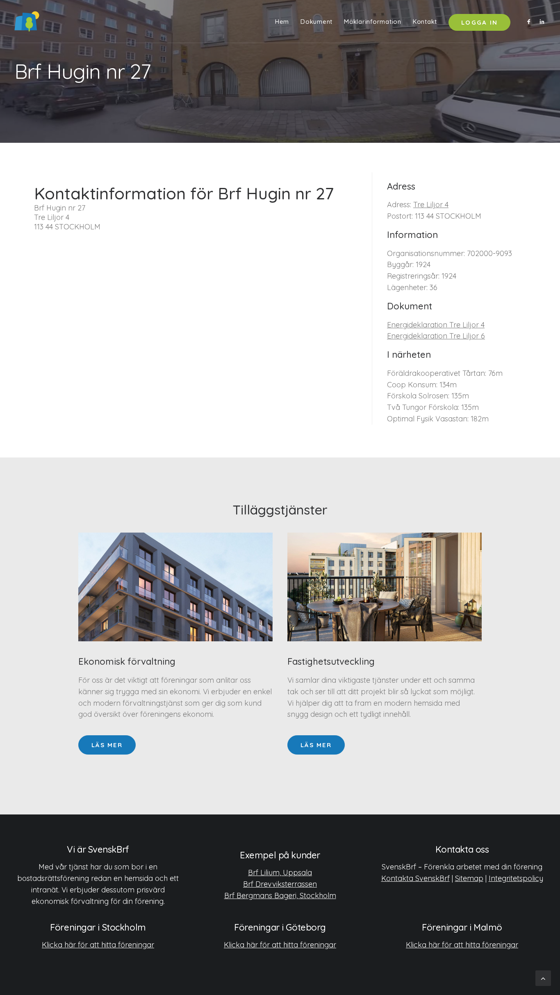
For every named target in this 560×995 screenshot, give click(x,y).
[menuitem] (282, 21)
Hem (282, 21)
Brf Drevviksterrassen (280, 884)
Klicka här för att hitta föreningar (98, 944)
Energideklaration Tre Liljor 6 (436, 336)
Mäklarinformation (372, 21)
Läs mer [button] (107, 745)
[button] (530, 21)
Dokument (316, 21)
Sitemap (469, 878)
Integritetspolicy (516, 878)
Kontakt (425, 21)
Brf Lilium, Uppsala (280, 872)
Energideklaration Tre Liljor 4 (436, 324)
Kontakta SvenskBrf (415, 878)
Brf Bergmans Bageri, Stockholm (280, 895)
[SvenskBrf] (26, 21)
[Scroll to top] (543, 977)
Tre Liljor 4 (430, 204)
